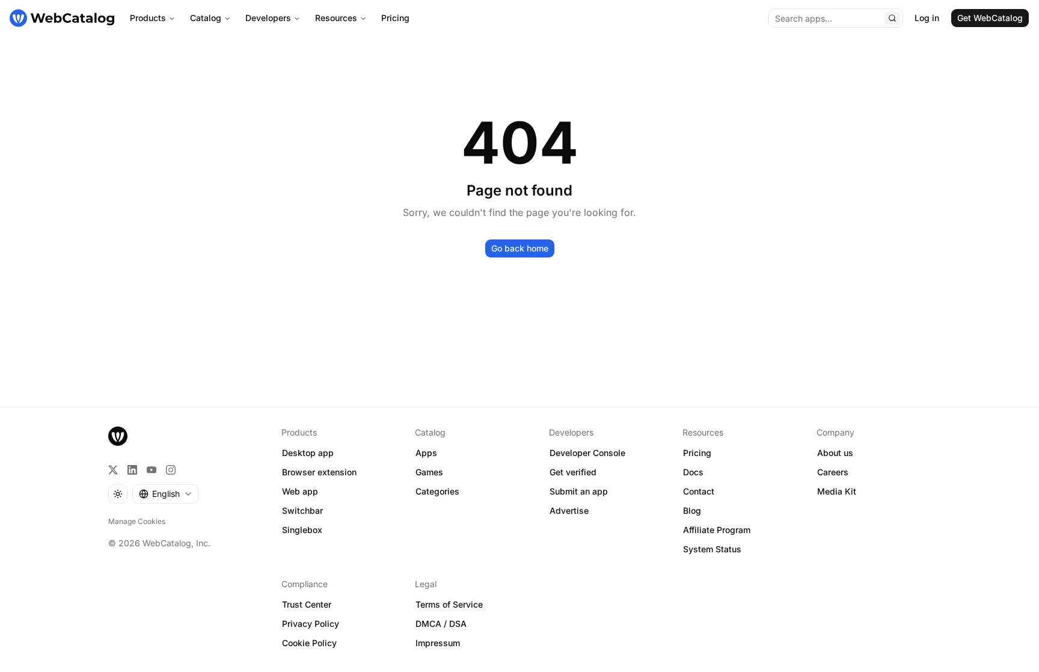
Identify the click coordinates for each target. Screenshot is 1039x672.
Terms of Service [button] (449, 604)
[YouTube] (151, 470)
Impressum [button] (437, 643)
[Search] (892, 18)
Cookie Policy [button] (309, 643)
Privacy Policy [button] (310, 623)
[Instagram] (171, 470)
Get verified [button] (573, 472)
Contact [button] (698, 491)
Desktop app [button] (308, 453)
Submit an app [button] (579, 491)
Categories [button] (437, 491)
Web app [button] (300, 491)
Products (148, 18)
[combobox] (165, 494)
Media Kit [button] (836, 491)
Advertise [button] (569, 510)
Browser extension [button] (319, 472)
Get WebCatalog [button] (990, 18)
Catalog (205, 18)
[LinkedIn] (132, 470)
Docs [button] (693, 472)
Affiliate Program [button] (716, 530)
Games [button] (429, 472)
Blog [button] (692, 510)
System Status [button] (712, 549)
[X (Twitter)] (113, 470)
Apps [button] (426, 453)
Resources (336, 18)
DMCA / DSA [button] (441, 623)
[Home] (62, 18)
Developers (268, 18)
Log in (927, 18)
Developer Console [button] (587, 453)
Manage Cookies (136, 521)
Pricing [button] (697, 453)
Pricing (395, 18)
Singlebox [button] (302, 530)
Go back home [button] (519, 248)
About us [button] (835, 453)
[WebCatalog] (117, 436)
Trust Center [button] (306, 604)
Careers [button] (832, 472)
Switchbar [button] (302, 510)
